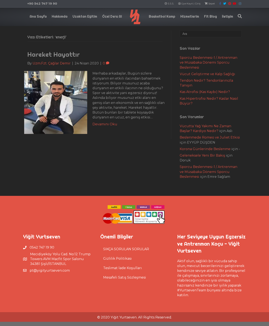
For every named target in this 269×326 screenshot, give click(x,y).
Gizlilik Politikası (117, 259)
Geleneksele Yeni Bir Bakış (202, 155)
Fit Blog (210, 16)
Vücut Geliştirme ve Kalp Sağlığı (207, 74)
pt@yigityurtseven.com (50, 270)
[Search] (239, 16)
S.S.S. (170, 3)
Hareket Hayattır (53, 54)
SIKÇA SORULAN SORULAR (126, 249)
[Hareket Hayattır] (55, 102)
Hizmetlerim (189, 16)
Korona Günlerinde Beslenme (205, 149)
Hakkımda (59, 16)
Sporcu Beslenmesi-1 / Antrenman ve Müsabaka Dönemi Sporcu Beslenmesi (208, 62)
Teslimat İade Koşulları (122, 268)
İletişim (227, 16)
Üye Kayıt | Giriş (190, 3)
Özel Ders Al (112, 16)
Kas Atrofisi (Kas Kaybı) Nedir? (205, 92)
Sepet (211, 3)
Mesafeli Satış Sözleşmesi (124, 277)
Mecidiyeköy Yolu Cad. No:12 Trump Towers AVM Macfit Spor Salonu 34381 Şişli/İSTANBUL (60, 259)
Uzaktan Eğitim (85, 16)
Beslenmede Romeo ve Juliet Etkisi (210, 137)
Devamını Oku (104, 124)
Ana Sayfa (38, 16)
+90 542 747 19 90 (42, 3)
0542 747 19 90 (42, 247)
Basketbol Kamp (162, 16)
